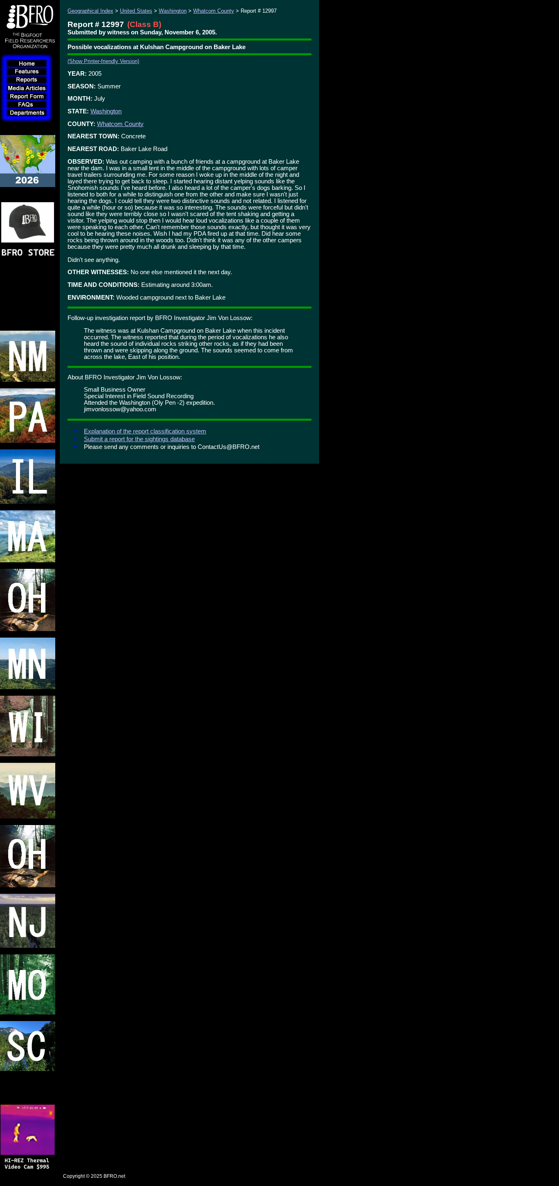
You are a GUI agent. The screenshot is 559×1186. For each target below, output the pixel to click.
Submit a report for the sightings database (139, 439)
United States (136, 11)
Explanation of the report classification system (145, 431)
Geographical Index (90, 11)
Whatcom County (213, 11)
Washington (173, 11)
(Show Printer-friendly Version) (103, 61)
